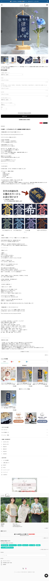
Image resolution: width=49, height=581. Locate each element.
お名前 (2, 77)
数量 (2, 107)
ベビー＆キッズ (4, 429)
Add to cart (24, 116)
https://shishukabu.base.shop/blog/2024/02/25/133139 (12, 134)
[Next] (47, 31)
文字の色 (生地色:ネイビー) (6, 97)
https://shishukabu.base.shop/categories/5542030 (11, 313)
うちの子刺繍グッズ (5, 432)
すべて (5, 361)
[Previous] (1, 31)
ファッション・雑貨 (5, 435)
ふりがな (3, 83)
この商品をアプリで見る (24, 351)
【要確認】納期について (5, 72)
